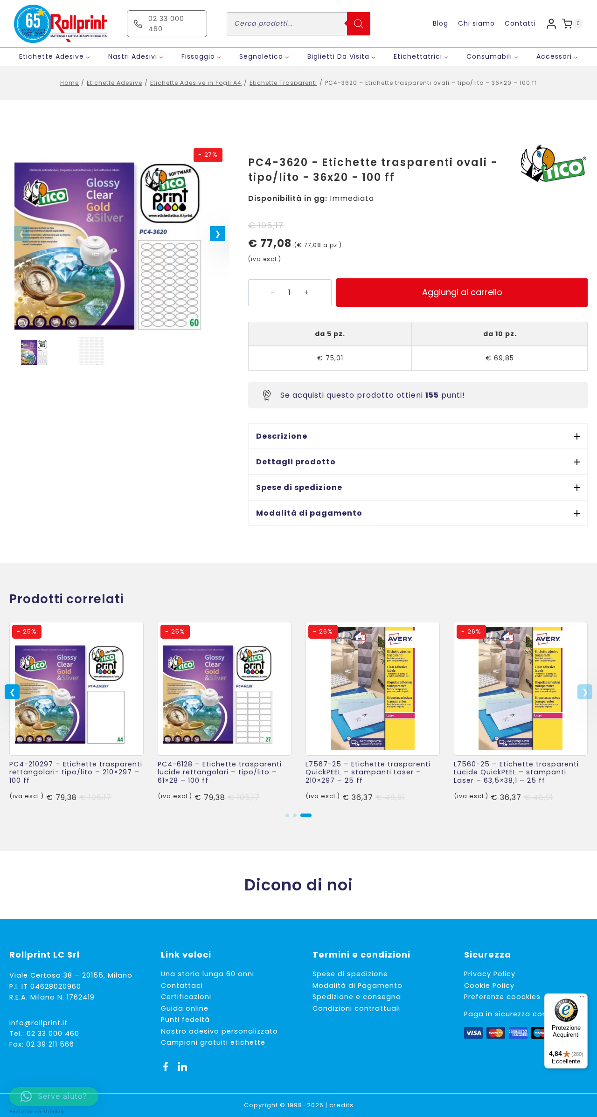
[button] (217, 233)
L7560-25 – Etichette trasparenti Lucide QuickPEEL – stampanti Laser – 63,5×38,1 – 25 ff (516, 772)
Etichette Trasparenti (283, 83)
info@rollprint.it (38, 1022)
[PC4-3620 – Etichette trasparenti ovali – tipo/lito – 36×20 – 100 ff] (119, 236)
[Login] (551, 23)
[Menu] (582, 999)
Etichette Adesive (114, 83)
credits (341, 1105)
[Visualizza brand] (553, 164)
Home (69, 83)
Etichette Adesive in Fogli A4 (196, 83)
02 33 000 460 (53, 1033)
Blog (440, 23)
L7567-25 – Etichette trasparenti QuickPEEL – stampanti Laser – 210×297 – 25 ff (367, 772)
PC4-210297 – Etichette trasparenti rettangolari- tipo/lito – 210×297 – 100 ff (75, 772)
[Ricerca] (358, 23)
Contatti (520, 23)
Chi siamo (476, 23)
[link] (76, 713)
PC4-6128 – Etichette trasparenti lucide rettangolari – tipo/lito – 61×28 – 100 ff (220, 772)
